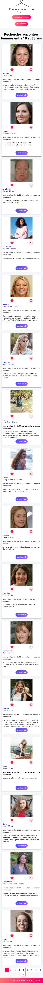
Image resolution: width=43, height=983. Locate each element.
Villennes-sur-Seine (9, 884)
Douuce (5, 304)
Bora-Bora (6, 422)
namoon (5, 535)
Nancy (4, 364)
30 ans (13, 133)
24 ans (11, 537)
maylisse (5, 709)
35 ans (15, 306)
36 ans (10, 826)
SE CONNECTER (21, 24)
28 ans (13, 249)
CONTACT (38, 980)
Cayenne (5, 249)
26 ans (11, 191)
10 (23, 974)
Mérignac (6, 133)
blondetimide (7, 651)
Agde (4, 711)
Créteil (5, 537)
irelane (5, 131)
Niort (4, 653)
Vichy (4, 595)
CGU (18, 980)
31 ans (10, 75)
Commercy (6, 306)
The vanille (6, 247)
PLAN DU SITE (26, 980)
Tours (4, 768)
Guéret (5, 191)
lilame (4, 824)
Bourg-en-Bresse (8, 480)
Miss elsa (6, 593)
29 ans (11, 364)
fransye (5, 420)
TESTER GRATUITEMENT (21, 17)
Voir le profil (21, 95)
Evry (4, 75)
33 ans (21, 884)
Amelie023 (6, 189)
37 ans (10, 595)
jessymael (6, 362)
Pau (3, 942)
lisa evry (5, 73)
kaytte (4, 766)
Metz (4, 826)
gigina (4, 939)
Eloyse (5, 478)
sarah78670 (7, 882)
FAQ (13, 980)
